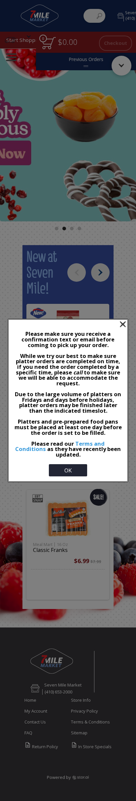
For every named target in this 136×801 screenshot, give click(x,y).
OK (68, 470)
